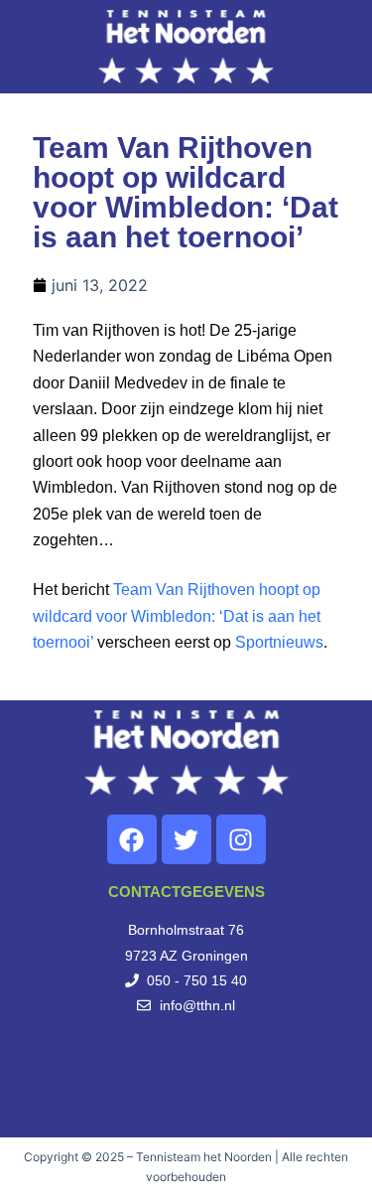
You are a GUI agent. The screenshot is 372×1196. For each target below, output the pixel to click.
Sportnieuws (279, 642)
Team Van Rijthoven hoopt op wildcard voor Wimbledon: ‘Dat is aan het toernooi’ (176, 616)
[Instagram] (241, 839)
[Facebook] (132, 839)
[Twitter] (186, 839)
